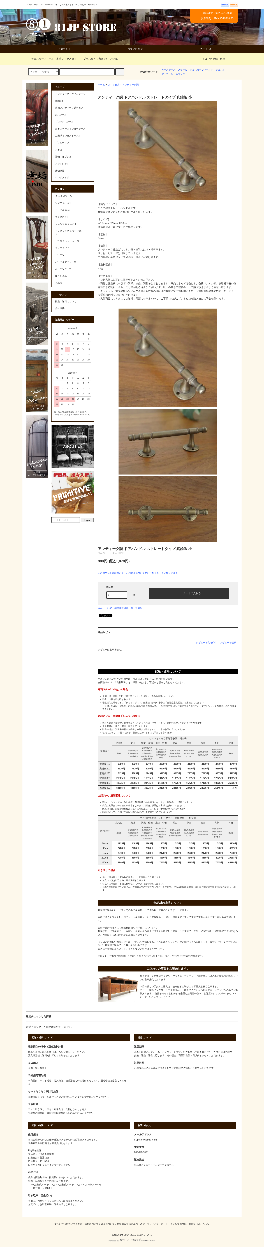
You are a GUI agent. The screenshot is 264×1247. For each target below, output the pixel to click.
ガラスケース (168, 70)
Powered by (113, 1241)
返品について (105, 608)
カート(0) (205, 48)
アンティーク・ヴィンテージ (70, 94)
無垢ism (59, 101)
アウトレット (62, 164)
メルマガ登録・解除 (214, 58)
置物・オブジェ (63, 157)
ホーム (101, 85)
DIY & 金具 (113, 85)
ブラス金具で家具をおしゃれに (101, 58)
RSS (198, 1224)
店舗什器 (59, 171)
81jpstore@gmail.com (145, 1140)
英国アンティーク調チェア (69, 108)
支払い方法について (64, 1224)
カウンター (181, 74)
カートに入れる (192, 593)
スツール (182, 70)
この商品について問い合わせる (142, 573)
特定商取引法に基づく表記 (128, 608)
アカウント (64, 48)
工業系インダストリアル (68, 136)
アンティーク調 (130, 85)
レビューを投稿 (228, 642)
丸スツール (61, 115)
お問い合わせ (135, 48)
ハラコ (58, 150)
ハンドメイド (62, 177)
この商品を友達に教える (111, 573)
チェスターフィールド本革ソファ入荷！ (54, 58)
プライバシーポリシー (158, 1224)
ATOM (206, 1224)
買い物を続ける (169, 573)
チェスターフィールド (201, 70)
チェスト (220, 70)
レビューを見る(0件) (206, 642)
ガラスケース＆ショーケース (70, 129)
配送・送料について (65, 301)
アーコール (167, 74)
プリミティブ (62, 143)
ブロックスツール (64, 122)
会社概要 (59, 308)
